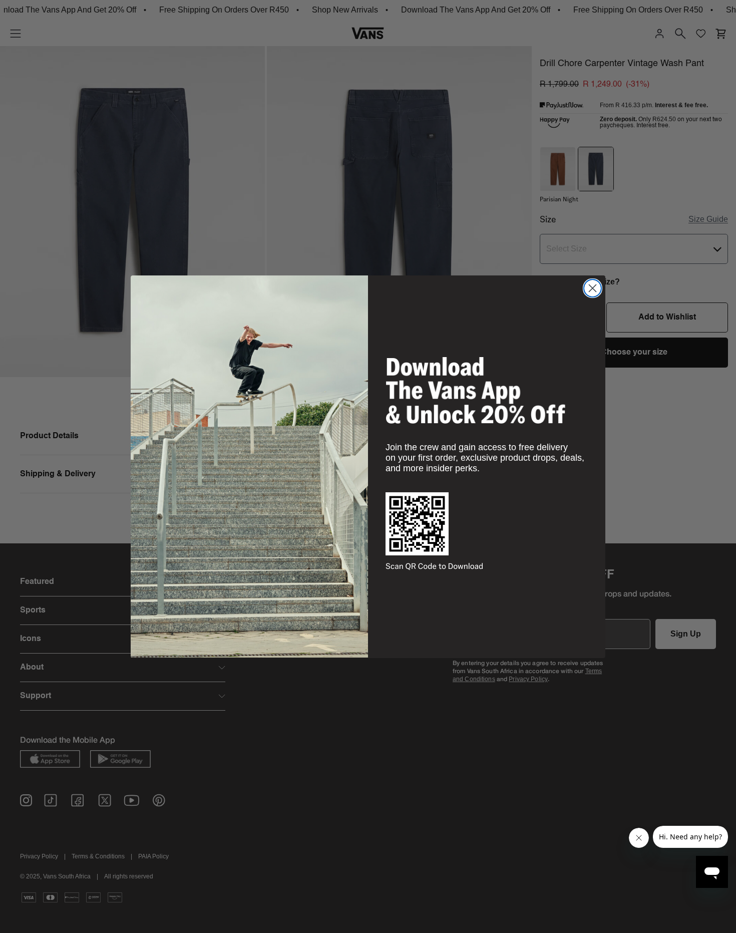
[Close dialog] (592, 288)
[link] (476, 390)
